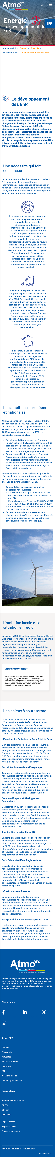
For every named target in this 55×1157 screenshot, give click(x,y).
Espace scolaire (9, 1126)
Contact (5, 1047)
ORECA (5, 1105)
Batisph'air (6, 1114)
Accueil (23, 48)
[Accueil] (15, 6)
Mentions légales (9, 1075)
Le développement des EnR (35, 52)
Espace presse (8, 1121)
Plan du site (7, 1052)
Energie (35, 48)
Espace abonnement (11, 1131)
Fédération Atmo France (13, 1100)
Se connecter (45, 1153)
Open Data (6, 1066)
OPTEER (5, 1110)
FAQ (3, 1071)
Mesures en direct (10, 1061)
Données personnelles (12, 1080)
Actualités (6, 1056)
